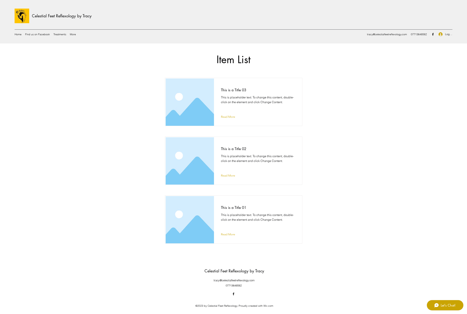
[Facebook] (433, 34)
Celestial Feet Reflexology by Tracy (62, 15)
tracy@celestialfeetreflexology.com (387, 34)
